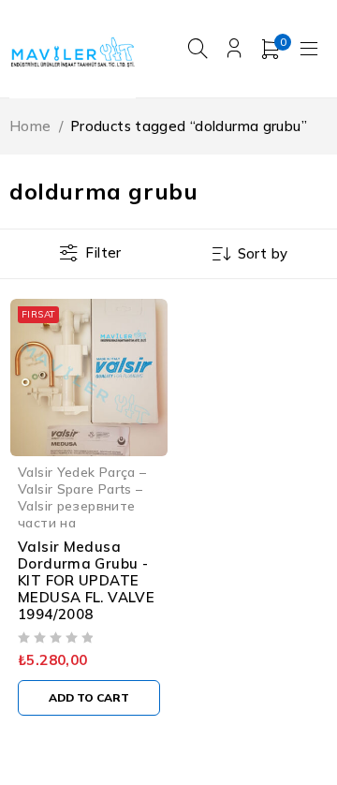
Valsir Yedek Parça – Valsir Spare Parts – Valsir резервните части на (82, 497)
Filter (103, 252)
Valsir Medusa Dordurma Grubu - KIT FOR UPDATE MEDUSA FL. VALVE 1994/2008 (86, 580)
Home (30, 126)
